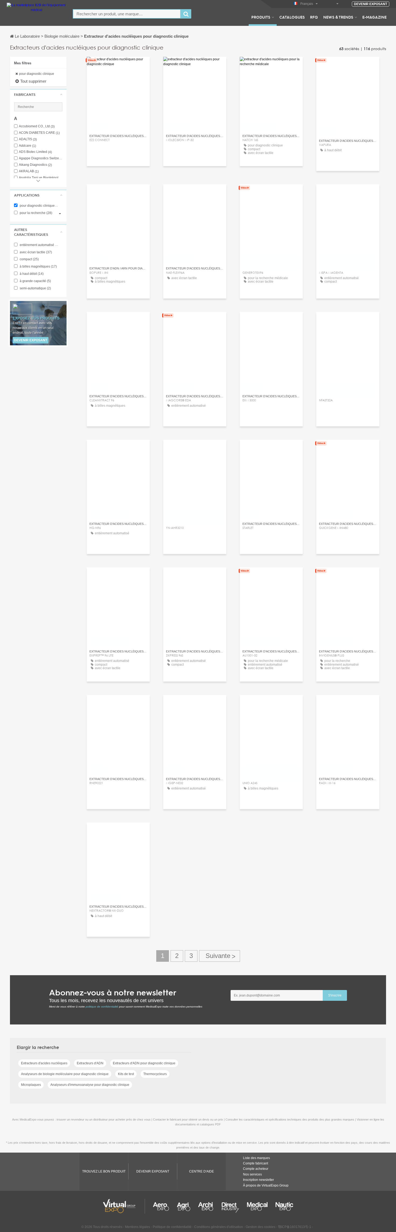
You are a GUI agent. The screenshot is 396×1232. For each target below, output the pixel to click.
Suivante (219, 956)
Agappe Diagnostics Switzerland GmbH (40, 158)
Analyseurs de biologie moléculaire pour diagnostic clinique (65, 1074)
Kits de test (126, 1074)
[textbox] (127, 14)
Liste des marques (256, 1158)
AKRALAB (29, 171)
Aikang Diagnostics (35, 165)
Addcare (27, 146)
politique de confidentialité (102, 1006)
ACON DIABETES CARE (39, 133)
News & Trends (338, 17)
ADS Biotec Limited (35, 152)
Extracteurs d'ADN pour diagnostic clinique (144, 1063)
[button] (38, 94)
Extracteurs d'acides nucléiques (44, 1063)
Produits (260, 17)
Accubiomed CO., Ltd (37, 126)
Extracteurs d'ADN (90, 1063)
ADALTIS (28, 139)
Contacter (118, 65)
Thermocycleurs (155, 1074)
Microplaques (31, 1085)
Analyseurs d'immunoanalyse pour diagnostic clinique (89, 1085)
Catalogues (292, 17)
